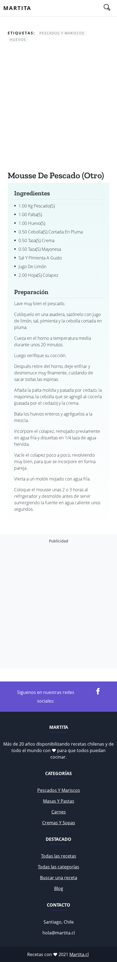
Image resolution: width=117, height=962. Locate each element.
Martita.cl (79, 954)
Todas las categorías (58, 867)
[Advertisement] (58, 108)
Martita (17, 8)
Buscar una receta (58, 878)
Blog (58, 888)
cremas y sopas (58, 823)
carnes (58, 812)
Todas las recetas (58, 856)
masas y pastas (58, 801)
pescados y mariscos (58, 790)
